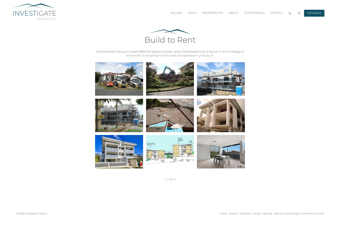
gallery (176, 13)
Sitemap (267, 213)
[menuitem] (314, 13)
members (314, 13)
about (234, 13)
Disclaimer (245, 213)
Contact (233, 213)
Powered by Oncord (312, 213)
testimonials (254, 13)
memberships (212, 13)
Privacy (257, 213)
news (192, 13)
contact (276, 13)
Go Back (170, 179)
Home (223, 213)
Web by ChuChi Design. (287, 213)
